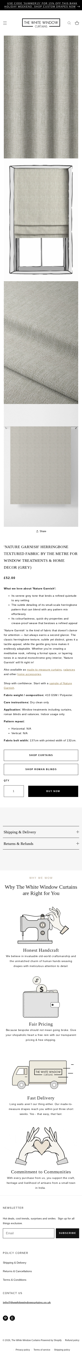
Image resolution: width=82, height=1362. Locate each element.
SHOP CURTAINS (41, 755)
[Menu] (5, 23)
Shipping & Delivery (14, 1262)
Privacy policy (23, 1349)
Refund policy (72, 1340)
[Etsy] (12, 1318)
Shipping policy (62, 1349)
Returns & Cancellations (17, 1271)
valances (69, 669)
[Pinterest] (5, 1318)
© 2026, (7, 1340)
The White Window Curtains (25, 1340)
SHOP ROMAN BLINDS (41, 769)
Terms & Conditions (14, 1279)
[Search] (69, 23)
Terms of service (42, 1349)
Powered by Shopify (51, 1340)
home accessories (29, 674)
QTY (7, 780)
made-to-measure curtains (44, 669)
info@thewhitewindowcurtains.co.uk (27, 1302)
